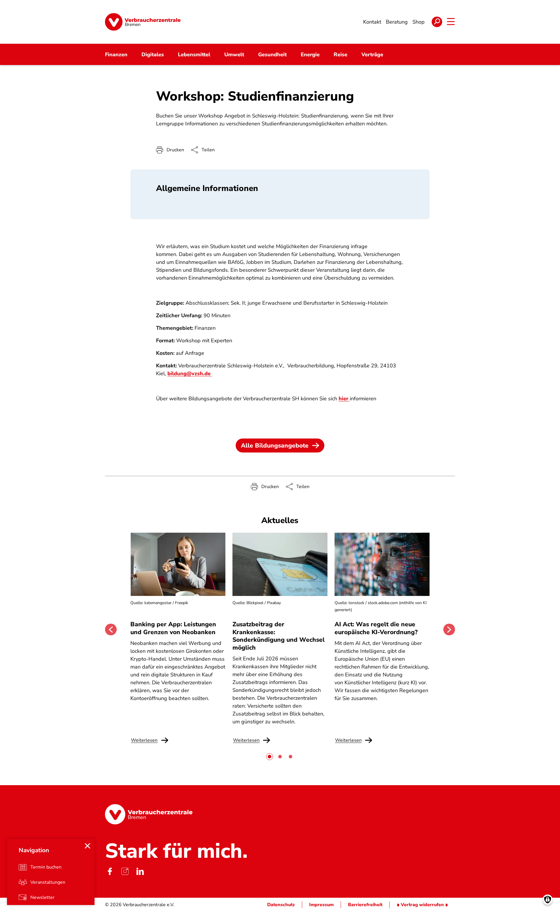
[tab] (269, 756)
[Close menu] (87, 845)
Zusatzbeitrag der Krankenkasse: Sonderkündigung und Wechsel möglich (278, 635)
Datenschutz (281, 905)
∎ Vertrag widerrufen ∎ (422, 905)
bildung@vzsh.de (189, 373)
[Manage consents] (547, 900)
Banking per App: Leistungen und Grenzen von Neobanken (173, 628)
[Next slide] (449, 629)
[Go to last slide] (111, 629)
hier (344, 398)
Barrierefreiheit (365, 905)
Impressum (321, 905)
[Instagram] (124, 871)
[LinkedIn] (140, 871)
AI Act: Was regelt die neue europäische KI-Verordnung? (377, 628)
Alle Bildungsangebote (275, 445)
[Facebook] (109, 871)
